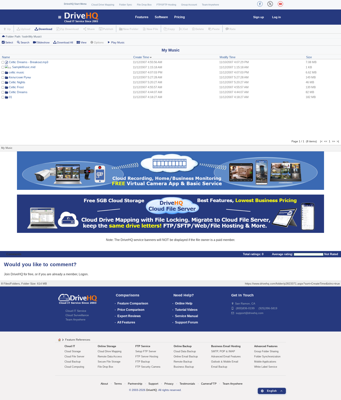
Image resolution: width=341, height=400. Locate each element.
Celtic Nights (17, 82)
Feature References (77, 339)
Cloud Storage (73, 351)
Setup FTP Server (145, 351)
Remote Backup (183, 361)
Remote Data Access (110, 356)
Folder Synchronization (267, 356)
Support (153, 383)
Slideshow (43, 42)
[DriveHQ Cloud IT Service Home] (78, 17)
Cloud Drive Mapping (102, 4)
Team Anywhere (210, 4)
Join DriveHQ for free (18, 274)
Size (309, 57)
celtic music (16, 72)
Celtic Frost (16, 87)
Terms (118, 383)
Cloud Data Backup (185, 351)
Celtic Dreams (18, 92)
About (104, 383)
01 (10, 97)
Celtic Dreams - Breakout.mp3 (28, 62)
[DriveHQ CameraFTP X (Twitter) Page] (270, 4)
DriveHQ (151, 390)
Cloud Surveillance (77, 315)
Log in (276, 17)
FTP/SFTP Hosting (166, 4)
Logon (83, 274)
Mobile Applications (265, 361)
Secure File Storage (109, 361)
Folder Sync (125, 4)
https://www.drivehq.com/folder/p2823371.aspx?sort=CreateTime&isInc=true (292, 283)
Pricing (179, 17)
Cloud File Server (74, 356)
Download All (65, 42)
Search (25, 42)
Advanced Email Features (226, 356)
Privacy (168, 383)
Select (9, 42)
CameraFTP (208, 383)
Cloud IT (70, 346)
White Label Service (265, 366)
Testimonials (187, 383)
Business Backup (184, 366)
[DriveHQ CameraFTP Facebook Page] (260, 4)
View (83, 42)
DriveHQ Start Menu (75, 4)
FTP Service (142, 346)
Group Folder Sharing (266, 351)
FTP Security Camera (147, 366)
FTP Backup (142, 361)
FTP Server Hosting (146, 356)
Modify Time (227, 57)
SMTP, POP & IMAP (223, 351)
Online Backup (183, 346)
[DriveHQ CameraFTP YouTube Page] (280, 4)
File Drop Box (144, 4)
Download (45, 29)
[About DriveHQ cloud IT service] (77, 300)
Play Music (118, 42)
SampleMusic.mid (23, 67)
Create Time (141, 57)
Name (6, 57)
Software (161, 17)
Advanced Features (265, 346)
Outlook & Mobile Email (224, 361)
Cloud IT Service (76, 310)
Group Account (189, 4)
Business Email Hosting (226, 346)
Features (141, 17)
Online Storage (107, 346)
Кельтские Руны (20, 77)
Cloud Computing (74, 366)
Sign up (258, 17)
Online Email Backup (186, 356)
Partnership (135, 383)
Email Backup (219, 366)
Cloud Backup (73, 361)
